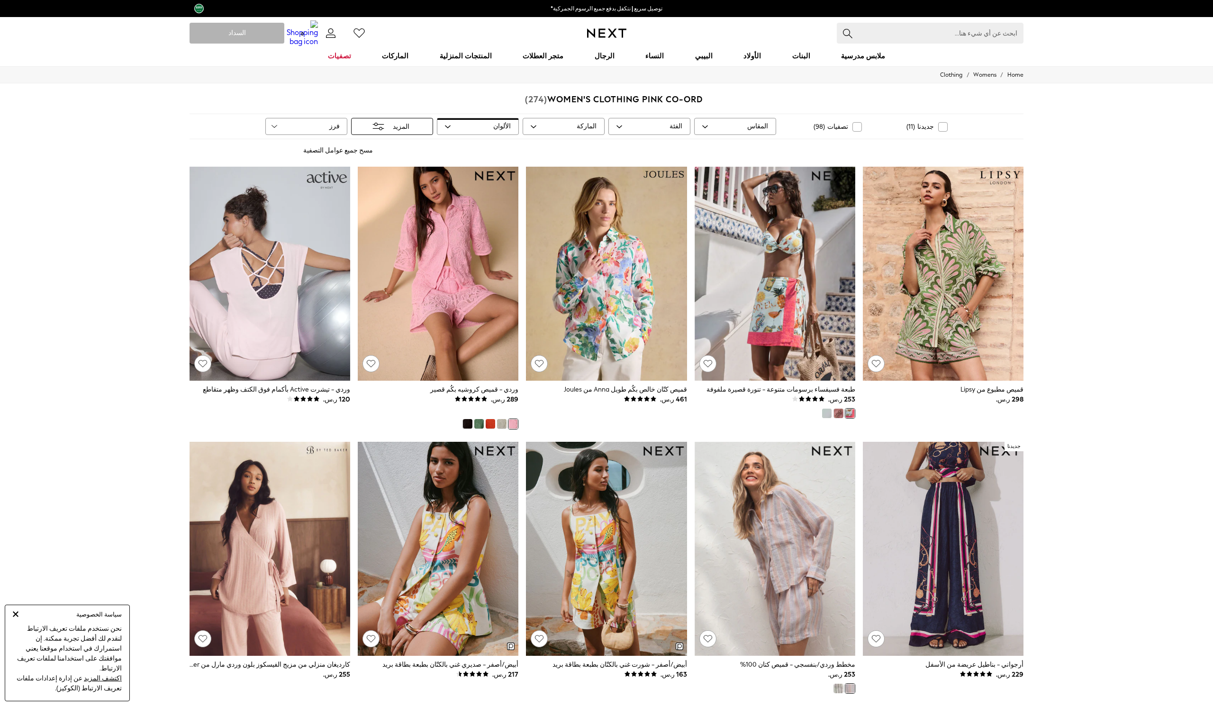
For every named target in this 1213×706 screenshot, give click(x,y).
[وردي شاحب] (838, 413)
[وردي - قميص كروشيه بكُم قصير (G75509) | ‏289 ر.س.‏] (438, 274)
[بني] (467, 424)
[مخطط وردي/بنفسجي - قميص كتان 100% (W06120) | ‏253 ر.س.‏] (775, 549)
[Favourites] (359, 33)
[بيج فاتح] (502, 424)
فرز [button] (334, 126)
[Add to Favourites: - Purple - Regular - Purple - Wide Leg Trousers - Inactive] (876, 639)
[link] (330, 33)
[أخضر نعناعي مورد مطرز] (827, 413)
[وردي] (513, 424)
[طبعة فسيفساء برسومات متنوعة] (850, 413)
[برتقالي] (490, 424)
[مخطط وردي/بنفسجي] (850, 688)
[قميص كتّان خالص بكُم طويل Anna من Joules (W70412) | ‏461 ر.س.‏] (606, 274)
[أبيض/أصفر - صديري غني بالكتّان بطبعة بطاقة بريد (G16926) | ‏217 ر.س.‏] (438, 549)
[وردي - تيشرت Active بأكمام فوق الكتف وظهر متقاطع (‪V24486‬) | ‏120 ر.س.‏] (270, 274)
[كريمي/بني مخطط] (838, 688)
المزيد (401, 127)
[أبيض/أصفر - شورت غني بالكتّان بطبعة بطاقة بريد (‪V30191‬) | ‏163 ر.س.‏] (606, 549)
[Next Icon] (606, 33)
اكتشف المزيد (103, 678)
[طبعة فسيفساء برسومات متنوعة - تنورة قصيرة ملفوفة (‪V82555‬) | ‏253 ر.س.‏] (775, 274)
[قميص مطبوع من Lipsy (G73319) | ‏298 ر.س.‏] (943, 274)
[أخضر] (479, 424)
